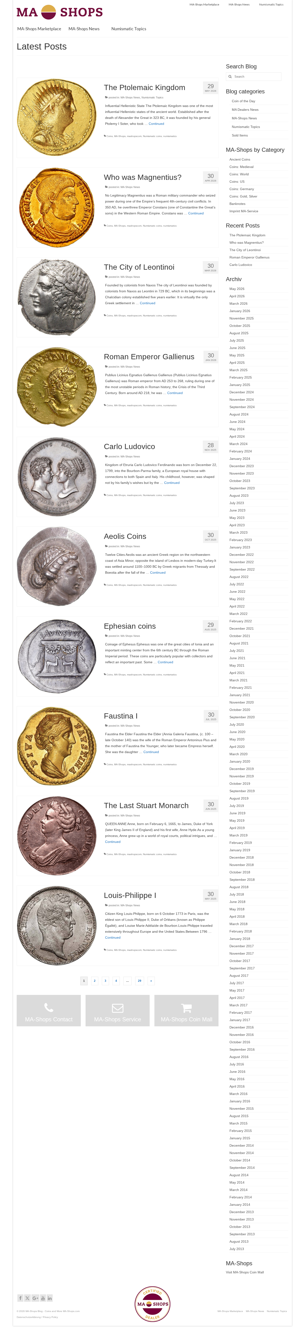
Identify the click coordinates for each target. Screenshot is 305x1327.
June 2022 (237, 591)
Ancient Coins (239, 159)
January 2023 (239, 547)
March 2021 (238, 680)
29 (139, 981)
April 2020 (237, 747)
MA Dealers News (245, 109)
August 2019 (239, 798)
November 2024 (241, 399)
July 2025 (236, 340)
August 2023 (239, 495)
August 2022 (239, 577)
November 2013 (241, 1219)
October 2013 (239, 1227)
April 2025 (237, 363)
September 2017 (242, 968)
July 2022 (236, 584)
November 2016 (241, 1035)
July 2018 (236, 894)
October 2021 (239, 636)
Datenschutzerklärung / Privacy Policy (37, 1317)
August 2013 (239, 1241)
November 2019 (241, 776)
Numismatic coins (152, 136)
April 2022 (237, 606)
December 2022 (241, 555)
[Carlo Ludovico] (57, 476)
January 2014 (239, 1204)
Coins (110, 136)
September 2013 (242, 1234)
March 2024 (238, 444)
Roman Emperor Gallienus (249, 257)
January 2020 (239, 761)
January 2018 (239, 939)
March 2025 (238, 370)
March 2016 (238, 1094)
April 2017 (237, 998)
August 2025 (239, 333)
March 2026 (238, 303)
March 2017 (238, 1005)
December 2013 (241, 1212)
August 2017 (239, 976)
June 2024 (237, 422)
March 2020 (238, 754)
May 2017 (236, 990)
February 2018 (240, 931)
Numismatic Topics (152, 97)
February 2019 (240, 843)
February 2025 (240, 377)
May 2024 (236, 429)
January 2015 (239, 1138)
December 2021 (241, 628)
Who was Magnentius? (246, 242)
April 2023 (237, 525)
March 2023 (238, 532)
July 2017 (236, 983)
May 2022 (236, 599)
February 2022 (240, 621)
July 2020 (236, 724)
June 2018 (237, 902)
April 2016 (237, 1086)
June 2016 (237, 1072)
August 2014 (239, 1175)
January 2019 (239, 850)
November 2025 (241, 318)
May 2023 (236, 518)
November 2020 (241, 702)
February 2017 (240, 1012)
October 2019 (239, 783)
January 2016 (239, 1101)
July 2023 (236, 503)
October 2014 (239, 1160)
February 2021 (240, 687)
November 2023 (241, 473)
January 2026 (239, 311)
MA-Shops (120, 136)
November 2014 (241, 1153)
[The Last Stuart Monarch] (57, 835)
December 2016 (241, 1027)
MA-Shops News (130, 97)
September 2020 (242, 717)
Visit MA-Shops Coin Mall (245, 1272)
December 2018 (241, 857)
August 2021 (239, 643)
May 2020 (236, 739)
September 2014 (242, 1168)
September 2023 (242, 488)
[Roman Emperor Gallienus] (57, 387)
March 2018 (238, 924)
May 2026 (236, 289)
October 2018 (239, 872)
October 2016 (239, 1042)
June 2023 (237, 510)
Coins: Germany (241, 189)
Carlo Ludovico (240, 265)
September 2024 (242, 407)
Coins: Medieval (241, 167)
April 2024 (237, 436)
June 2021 (237, 658)
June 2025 (237, 348)
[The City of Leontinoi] (57, 297)
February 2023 (240, 540)
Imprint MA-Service (243, 211)
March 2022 (238, 614)
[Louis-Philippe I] (57, 925)
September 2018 (242, 879)
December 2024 (241, 392)
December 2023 (241, 466)
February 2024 (240, 451)
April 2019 (237, 828)
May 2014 (236, 1182)
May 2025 (236, 355)
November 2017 (241, 953)
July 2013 (236, 1249)
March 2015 (238, 1123)
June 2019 (237, 813)
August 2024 (239, 414)
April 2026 (237, 296)
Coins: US (236, 181)
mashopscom (134, 136)
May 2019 (236, 820)
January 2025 (239, 385)
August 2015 (239, 1116)
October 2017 (239, 961)
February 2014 (240, 1197)
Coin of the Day (243, 101)
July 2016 (236, 1064)
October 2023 (239, 481)
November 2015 (241, 1108)
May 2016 (236, 1079)
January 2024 (239, 459)
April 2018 (237, 916)
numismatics (170, 136)
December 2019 (241, 769)
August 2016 (239, 1057)
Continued (156, 124)
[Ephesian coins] (57, 656)
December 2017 (241, 946)
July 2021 (236, 651)
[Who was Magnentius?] (57, 207)
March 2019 (238, 835)
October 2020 (239, 710)
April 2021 (237, 673)
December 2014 (241, 1145)
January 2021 (239, 695)
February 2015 (240, 1131)
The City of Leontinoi (245, 250)
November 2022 (241, 562)
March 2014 (238, 1190)
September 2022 (242, 569)
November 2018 (241, 865)
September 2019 (242, 791)
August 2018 (239, 887)
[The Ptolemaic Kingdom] (57, 117)
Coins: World (239, 174)
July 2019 (236, 806)
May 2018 (236, 909)
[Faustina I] (57, 746)
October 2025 (239, 326)
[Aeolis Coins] (57, 566)
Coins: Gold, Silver (243, 196)
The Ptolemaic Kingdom (247, 235)
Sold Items (240, 135)
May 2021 (236, 665)
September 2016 (242, 1049)
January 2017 (239, 1020)
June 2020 (237, 732)
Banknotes (237, 204)
